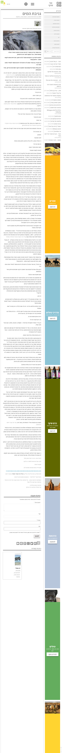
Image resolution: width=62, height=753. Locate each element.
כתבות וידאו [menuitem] (56, 34)
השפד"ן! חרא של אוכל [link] (54, 126)
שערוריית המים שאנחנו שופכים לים (32, 467)
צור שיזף (50, 4)
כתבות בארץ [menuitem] (56, 20)
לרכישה (52, 431)
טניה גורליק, (27, 474)
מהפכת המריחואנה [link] (55, 108)
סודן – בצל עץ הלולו (55, 91)
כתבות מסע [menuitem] (56, 44)
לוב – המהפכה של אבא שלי (53, 80)
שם (39, 514)
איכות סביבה (31, 17)
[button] (2, 2)
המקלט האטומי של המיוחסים (53, 96)
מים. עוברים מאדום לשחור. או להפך (32, 461)
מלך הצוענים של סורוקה (54, 72)
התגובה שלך (37, 502)
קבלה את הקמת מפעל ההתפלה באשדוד (16, 237)
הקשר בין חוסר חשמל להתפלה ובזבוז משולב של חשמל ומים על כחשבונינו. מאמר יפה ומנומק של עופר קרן (23, 470)
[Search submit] (45, 51)
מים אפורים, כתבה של (35, 474)
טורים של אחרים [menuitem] (55, 47)
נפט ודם (58, 69)
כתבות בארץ (24, 17)
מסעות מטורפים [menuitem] (56, 16)
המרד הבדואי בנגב (56, 64)
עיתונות (18, 17)
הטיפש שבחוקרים (56, 119)
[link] (60, 3)
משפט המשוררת (56, 100)
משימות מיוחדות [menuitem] (55, 27)
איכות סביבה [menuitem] (56, 41)
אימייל (38, 520)
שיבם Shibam (57, 129)
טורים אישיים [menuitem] (56, 30)
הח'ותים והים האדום (55, 105)
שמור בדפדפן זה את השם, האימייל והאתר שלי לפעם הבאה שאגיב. (24, 532)
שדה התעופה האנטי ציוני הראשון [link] (54, 85)
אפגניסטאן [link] (58, 116)
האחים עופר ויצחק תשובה (10, 104)
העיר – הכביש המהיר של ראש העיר (53, 135)
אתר (39, 526)
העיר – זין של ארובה (55, 61)
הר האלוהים (57, 131)
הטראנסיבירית (57, 66)
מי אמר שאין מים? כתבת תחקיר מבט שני (31, 28)
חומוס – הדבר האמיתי (55, 140)
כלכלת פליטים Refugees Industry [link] (54, 111)
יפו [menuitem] (58, 37)
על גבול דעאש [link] (57, 93)
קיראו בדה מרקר (10, 75)
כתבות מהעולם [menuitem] (56, 23)
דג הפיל (18, 568)
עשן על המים (38, 464)
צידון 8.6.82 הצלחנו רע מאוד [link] (53, 76)
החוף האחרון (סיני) (55, 102)
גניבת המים (57, 124)
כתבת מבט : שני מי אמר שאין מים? (32, 458)
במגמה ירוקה (8, 474)
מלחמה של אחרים (56, 121)
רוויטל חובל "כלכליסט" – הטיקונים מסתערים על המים (27, 477)
